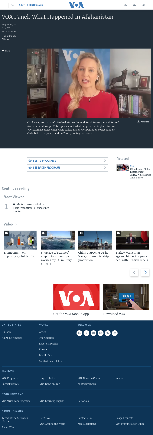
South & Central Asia (31, 5)
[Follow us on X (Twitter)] (86, 333)
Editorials (83, 401)
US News (7, 332)
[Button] (6, 51)
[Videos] (134, 5)
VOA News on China (89, 378)
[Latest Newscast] (143, 5)
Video (8, 225)
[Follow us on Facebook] (79, 333)
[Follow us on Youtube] (93, 333)
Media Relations (87, 423)
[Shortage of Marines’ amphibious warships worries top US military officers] (58, 240)
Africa (42, 332)
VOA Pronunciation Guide (130, 423)
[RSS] (108, 333)
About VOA (8, 427)
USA (132, 166)
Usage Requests (124, 418)
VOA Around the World (52, 423)
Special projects (11, 384)
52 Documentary (87, 384)
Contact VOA (85, 418)
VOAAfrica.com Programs (16, 401)
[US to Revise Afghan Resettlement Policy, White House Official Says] (123, 167)
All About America (12, 337)
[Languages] (125, 5)
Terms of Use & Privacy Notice (15, 420)
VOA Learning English (52, 401)
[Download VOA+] (126, 297)
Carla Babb (10, 31)
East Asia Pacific (48, 343)
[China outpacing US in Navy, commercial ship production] (95, 240)
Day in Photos (47, 378)
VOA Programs (10, 378)
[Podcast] (115, 333)
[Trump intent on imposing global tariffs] (20, 240)
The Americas (47, 337)
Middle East (46, 355)
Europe (43, 349)
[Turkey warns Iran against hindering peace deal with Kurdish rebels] (132, 240)
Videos (119, 378)
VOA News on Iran (50, 384)
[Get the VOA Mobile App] (76, 297)
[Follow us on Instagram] (100, 333)
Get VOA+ (45, 418)
